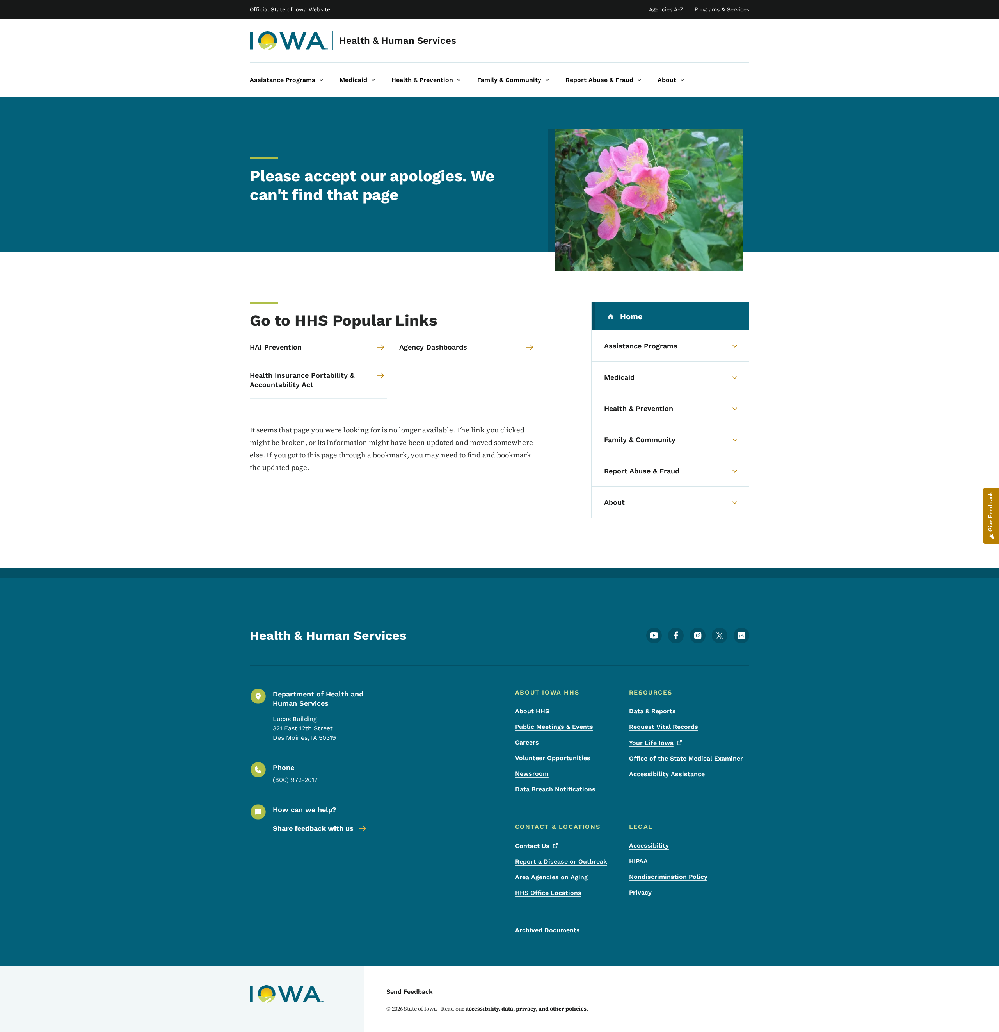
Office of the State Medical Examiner (686, 758)
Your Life (651, 742)
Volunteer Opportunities (552, 758)
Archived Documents (547, 930)
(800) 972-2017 (295, 780)
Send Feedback (409, 991)
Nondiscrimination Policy (668, 876)
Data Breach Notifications (555, 789)
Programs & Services (722, 9)
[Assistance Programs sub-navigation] (321, 80)
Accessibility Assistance (667, 774)
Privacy (640, 892)
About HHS (532, 711)
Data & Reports (652, 711)
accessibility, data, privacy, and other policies (526, 1008)
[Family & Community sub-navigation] (547, 80)
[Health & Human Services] (289, 40)
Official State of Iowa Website (290, 9)
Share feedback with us (313, 828)
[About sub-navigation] (682, 80)
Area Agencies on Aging (551, 877)
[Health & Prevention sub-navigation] (459, 80)
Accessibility (649, 845)
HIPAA (638, 861)
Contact (532, 846)
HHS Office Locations (548, 892)
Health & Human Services (397, 40)
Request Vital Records (663, 726)
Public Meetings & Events (554, 726)
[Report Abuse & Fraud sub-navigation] (639, 80)
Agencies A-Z (666, 9)
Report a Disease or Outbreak (561, 861)
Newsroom (532, 773)
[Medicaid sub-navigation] (373, 80)
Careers (527, 742)
